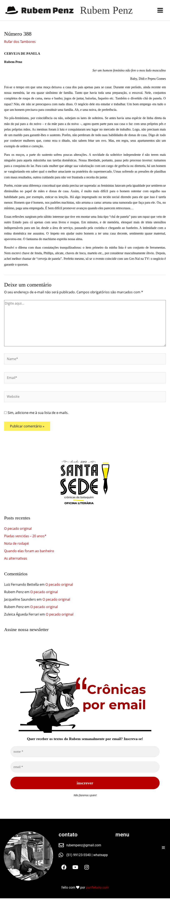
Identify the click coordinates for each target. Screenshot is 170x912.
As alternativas (15, 558)
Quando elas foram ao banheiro (29, 551)
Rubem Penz (106, 10)
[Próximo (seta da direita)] (18, 909)
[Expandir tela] (18, 902)
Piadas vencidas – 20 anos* (25, 536)
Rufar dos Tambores (20, 41)
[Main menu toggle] (160, 10)
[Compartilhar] (30, 902)
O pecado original (18, 528)
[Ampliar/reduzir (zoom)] (6, 902)
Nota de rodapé (16, 543)
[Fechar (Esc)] (43, 902)
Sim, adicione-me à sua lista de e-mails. (37, 412)
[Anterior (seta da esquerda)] (6, 909)
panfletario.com (97, 887)
